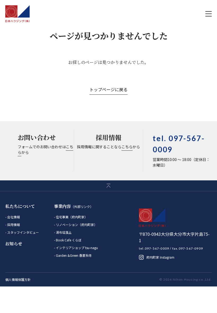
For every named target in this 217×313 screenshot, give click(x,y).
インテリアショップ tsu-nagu (76, 247)
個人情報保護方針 (18, 279)
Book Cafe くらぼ (68, 240)
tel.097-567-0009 (154, 248)
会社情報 (13, 217)
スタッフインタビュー (22, 232)
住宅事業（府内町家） (71, 217)
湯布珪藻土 (63, 232)
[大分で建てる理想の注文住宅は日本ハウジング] (17, 13)
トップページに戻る (108, 89)
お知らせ (13, 244)
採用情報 (13, 224)
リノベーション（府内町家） (76, 224)
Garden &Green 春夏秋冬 (73, 255)
